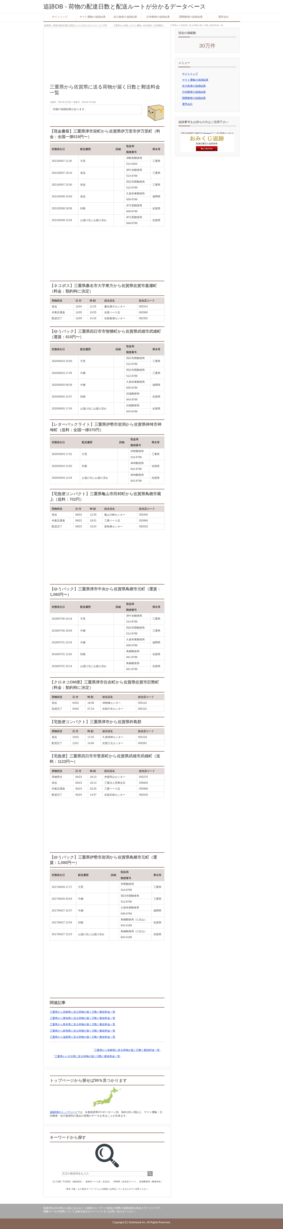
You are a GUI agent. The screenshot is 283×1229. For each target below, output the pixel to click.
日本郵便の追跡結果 (158, 16)
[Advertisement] (107, 57)
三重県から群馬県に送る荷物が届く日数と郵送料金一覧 (82, 1030)
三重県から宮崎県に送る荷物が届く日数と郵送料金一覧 (82, 1012)
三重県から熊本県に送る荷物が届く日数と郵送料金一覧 (82, 1024)
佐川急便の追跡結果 (125, 16)
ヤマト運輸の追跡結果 (92, 16)
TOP (75, 25)
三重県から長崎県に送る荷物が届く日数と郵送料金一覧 (127, 1050)
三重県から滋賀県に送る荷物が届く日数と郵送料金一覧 (82, 1037)
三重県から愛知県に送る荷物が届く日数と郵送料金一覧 (82, 1018)
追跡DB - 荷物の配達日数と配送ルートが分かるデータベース (124, 6)
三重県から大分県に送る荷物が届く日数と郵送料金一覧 (87, 1056)
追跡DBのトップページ (63, 1112)
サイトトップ (60, 16)
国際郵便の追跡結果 (191, 16)
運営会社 (223, 16)
